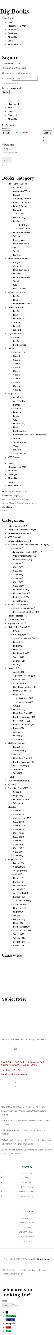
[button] (27, 97)
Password (6, 78)
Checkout (12, 115)
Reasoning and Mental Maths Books (30, 434)
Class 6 (16, 374)
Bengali (16, 194)
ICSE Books (15, 537)
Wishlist (11, 107)
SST (16, 664)
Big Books (14, 11)
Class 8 (16, 382)
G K (15, 247)
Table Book (18, 213)
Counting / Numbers (23, 198)
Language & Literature (20, 540)
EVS (16, 630)
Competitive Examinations (22, 529)
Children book (20, 352)
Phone (8, 1331)
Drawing (17, 412)
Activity (17, 187)
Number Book (21, 593)
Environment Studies (23, 303)
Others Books (19, 453)
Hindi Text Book (21, 243)
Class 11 (18, 810)
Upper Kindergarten (25, 555)
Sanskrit (17, 329)
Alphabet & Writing (22, 191)
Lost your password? (12, 88)
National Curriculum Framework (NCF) (28, 544)
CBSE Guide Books (19, 627)
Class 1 (16, 356)
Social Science (19, 442)
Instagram (10, 1323)
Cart (10, 111)
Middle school (16, 743)
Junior (13, 668)
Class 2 (16, 359)
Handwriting (19, 217)
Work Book (24, 228)
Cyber (16, 337)
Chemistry (19, 866)
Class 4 (16, 367)
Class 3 (16, 363)
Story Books (16, 619)
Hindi (15, 299)
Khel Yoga (19, 634)
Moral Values (19, 288)
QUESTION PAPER (24, 608)
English (16, 221)
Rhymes (17, 254)
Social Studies (21, 600)
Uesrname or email (11, 73)
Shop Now (7, 506)
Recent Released (18, 615)
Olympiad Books (18, 788)
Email (8, 1327)
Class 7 (16, 378)
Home (5, 491)
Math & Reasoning (22, 232)
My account (13, 104)
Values (16, 446)
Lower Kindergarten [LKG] (28, 552)
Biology (18, 863)
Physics (18, 881)
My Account (8, 124)
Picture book (21, 597)
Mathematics (19, 318)
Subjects (14, 859)
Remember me (11, 83)
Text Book (24, 225)
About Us (12, 119)
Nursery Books (22, 559)
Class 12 (18, 814)
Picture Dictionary (22, 202)
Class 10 (17, 389)
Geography (20, 870)
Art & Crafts (19, 401)
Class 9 (16, 386)
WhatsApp (11, 1316)
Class (13, 806)
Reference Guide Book (26, 612)
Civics (17, 874)
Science (16, 236)
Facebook (10, 1319)
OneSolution (43, 1259)
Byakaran (25, 900)
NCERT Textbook (18, 604)
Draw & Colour (20, 206)
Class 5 (16, 371)
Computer (18, 209)
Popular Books (17, 623)
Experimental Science (19, 533)
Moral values (19, 240)
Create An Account (11, 63)
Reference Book (17, 525)
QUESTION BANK (24, 638)
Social (16, 251)
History (18, 878)
